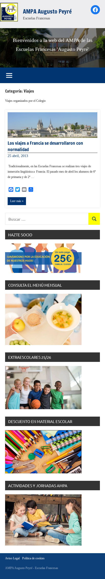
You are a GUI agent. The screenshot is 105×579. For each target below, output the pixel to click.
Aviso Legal (12, 558)
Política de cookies (33, 558)
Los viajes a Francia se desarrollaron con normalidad (45, 146)
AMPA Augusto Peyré (47, 11)
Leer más (15, 201)
